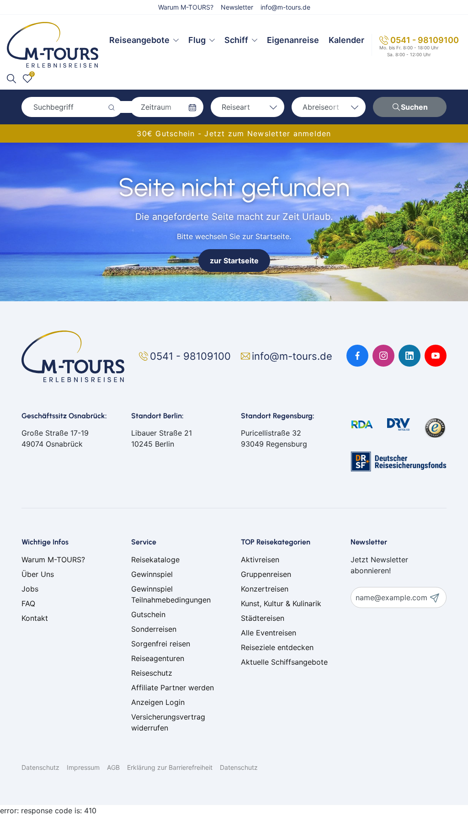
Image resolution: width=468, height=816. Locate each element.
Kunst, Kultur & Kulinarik (281, 603)
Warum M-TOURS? (185, 7)
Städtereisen (262, 618)
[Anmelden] (438, 597)
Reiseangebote (139, 40)
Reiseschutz (151, 672)
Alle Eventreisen (268, 632)
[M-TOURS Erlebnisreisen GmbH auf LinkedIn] (409, 356)
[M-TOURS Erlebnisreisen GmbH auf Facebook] (357, 356)
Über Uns (37, 574)
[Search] (11, 78)
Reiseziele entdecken (277, 647)
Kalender (346, 40)
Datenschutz (40, 767)
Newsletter (237, 7)
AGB (113, 767)
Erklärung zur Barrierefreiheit (170, 767)
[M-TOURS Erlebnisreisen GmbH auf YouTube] (436, 356)
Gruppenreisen (266, 574)
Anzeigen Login (158, 702)
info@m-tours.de (285, 7)
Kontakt (34, 618)
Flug (197, 40)
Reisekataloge (155, 559)
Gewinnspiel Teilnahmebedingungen (171, 594)
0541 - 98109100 (424, 40)
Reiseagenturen (157, 658)
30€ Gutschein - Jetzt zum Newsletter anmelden (234, 133)
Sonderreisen (153, 629)
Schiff (236, 40)
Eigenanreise (293, 40)
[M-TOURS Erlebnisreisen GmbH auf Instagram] (383, 356)
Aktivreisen (260, 559)
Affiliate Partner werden (172, 687)
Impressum (83, 767)
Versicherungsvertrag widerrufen (168, 722)
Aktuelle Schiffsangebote (284, 662)
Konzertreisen (264, 588)
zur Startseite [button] (234, 260)
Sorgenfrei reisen (160, 643)
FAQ (28, 603)
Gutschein (148, 614)
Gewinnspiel (152, 574)
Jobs (29, 588)
